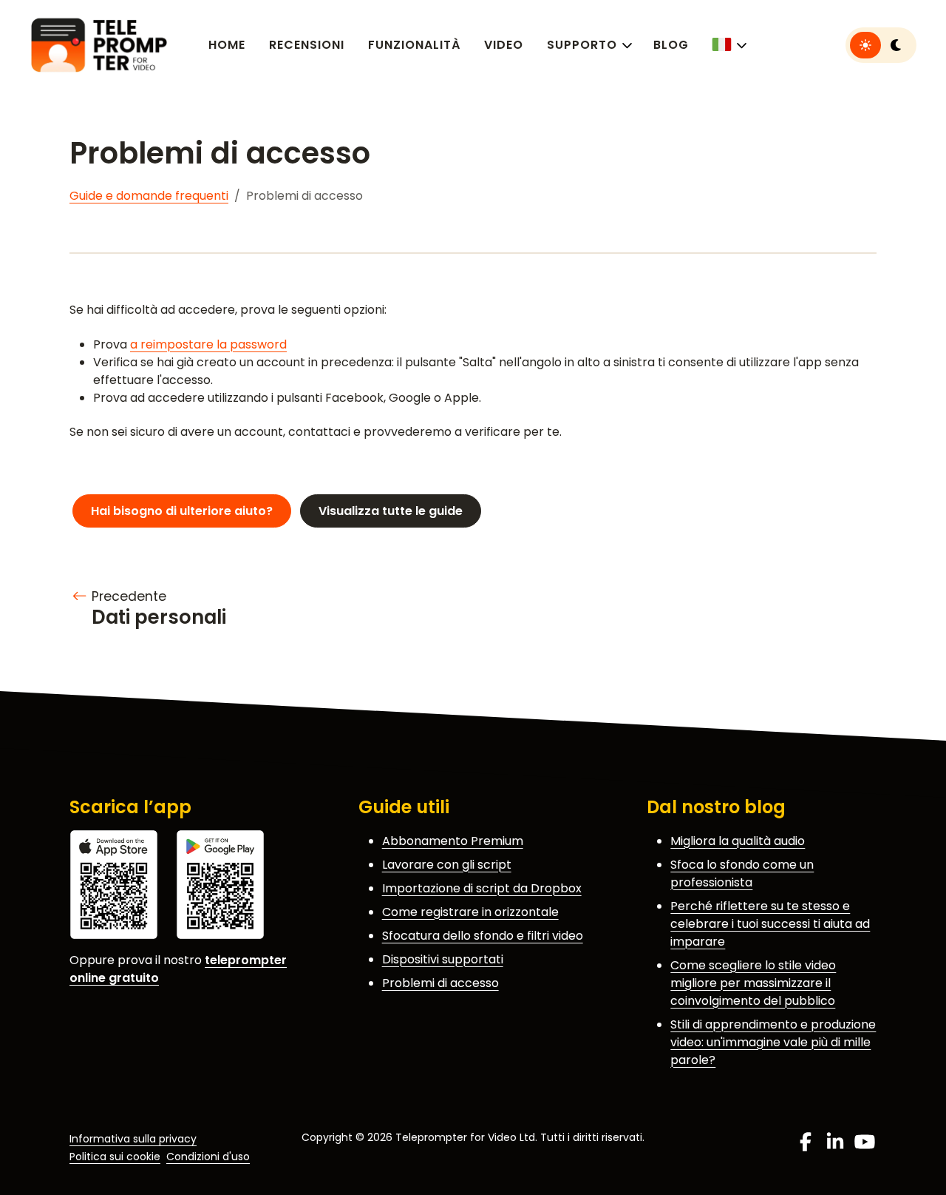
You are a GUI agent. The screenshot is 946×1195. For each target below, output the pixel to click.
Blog (671, 44)
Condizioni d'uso (208, 1156)
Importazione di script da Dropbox (482, 888)
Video (503, 44)
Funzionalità (414, 44)
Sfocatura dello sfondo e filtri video (482, 935)
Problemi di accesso (440, 983)
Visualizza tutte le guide (391, 510)
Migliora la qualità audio (737, 840)
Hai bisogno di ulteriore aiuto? (182, 510)
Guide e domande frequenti (148, 195)
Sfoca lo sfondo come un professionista (742, 873)
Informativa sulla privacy (133, 1138)
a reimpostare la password (208, 344)
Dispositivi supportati (442, 959)
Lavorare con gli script (446, 864)
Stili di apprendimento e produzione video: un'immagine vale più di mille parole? (773, 1042)
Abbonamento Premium (452, 840)
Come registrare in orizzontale (470, 911)
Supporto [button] (582, 44)
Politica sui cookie (114, 1156)
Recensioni (306, 44)
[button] (728, 45)
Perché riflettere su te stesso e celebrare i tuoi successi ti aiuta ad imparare (770, 924)
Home (226, 44)
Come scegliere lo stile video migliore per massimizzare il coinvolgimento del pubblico (753, 983)
